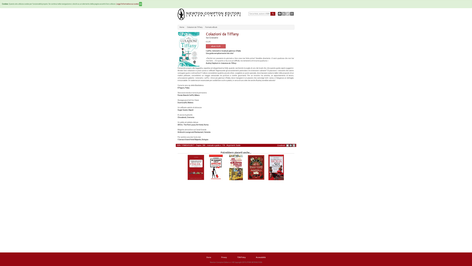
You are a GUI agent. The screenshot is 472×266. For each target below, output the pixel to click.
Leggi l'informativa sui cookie (127, 4)
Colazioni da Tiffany (195, 27)
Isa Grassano (212, 37)
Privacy (224, 257)
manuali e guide (213, 145)
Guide (238, 145)
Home (182, 27)
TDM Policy (241, 257)
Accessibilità (261, 257)
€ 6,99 (216, 46)
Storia (208, 257)
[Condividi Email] (287, 145)
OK (140, 4)
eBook (213, 46)
